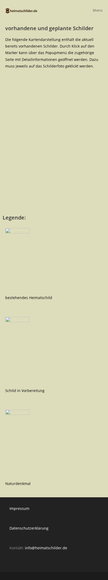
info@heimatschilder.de (46, 547)
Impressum (19, 508)
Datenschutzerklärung (28, 528)
